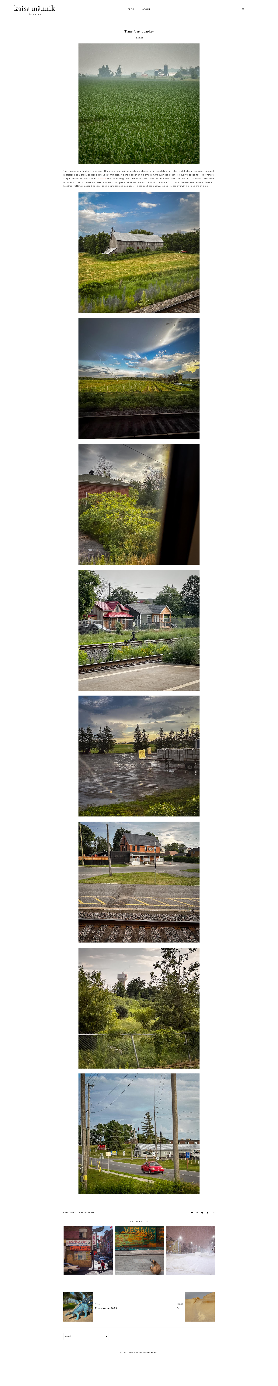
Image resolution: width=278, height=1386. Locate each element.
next (212, 1250)
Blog (131, 9)
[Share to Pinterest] (202, 1212)
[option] (88, 1250)
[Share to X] (192, 1212)
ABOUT (146, 9)
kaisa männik (34, 8)
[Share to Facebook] (197, 1212)
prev (65, 1250)
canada (82, 1212)
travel (92, 1212)
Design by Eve (150, 1352)
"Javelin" (101, 178)
